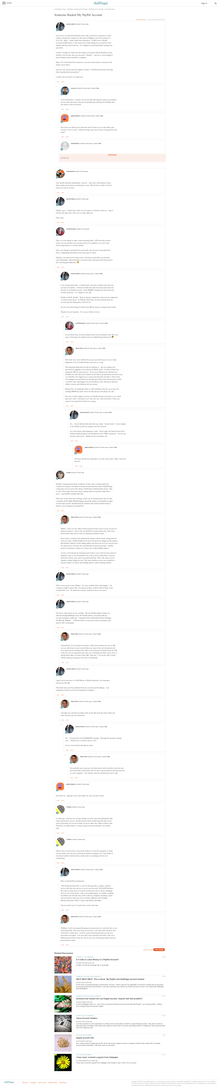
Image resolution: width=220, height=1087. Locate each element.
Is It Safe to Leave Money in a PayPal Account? (97, 960)
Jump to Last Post (141, 19)
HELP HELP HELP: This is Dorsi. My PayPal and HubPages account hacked (110, 979)
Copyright (33, 1082)
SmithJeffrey (75, 143)
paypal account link (85, 1038)
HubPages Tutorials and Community (88, 976)
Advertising (62, 1082)
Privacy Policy (52, 1082)
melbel (68, 472)
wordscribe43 (70, 24)
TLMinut (69, 807)
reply (58, 81)
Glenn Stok (79, 348)
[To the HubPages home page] (9, 1082)
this (98, 88)
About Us (25, 1082)
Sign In (204, 3)
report (62, 81)
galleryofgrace (75, 116)
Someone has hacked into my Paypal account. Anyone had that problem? (109, 999)
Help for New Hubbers (84, 1035)
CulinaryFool (70, 171)
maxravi (73, 88)
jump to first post (148, 950)
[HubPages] (101, 3)
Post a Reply (159, 949)
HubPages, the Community (85, 957)
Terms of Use (42, 1082)
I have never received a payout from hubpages (97, 1057)
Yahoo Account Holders (86, 1018)
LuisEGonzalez (71, 229)
